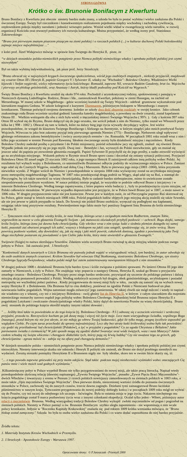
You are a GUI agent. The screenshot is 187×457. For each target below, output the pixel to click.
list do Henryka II (112, 293)
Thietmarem (93, 105)
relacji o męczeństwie (15, 401)
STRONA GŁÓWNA (93, 3)
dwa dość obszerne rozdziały (117, 109)
